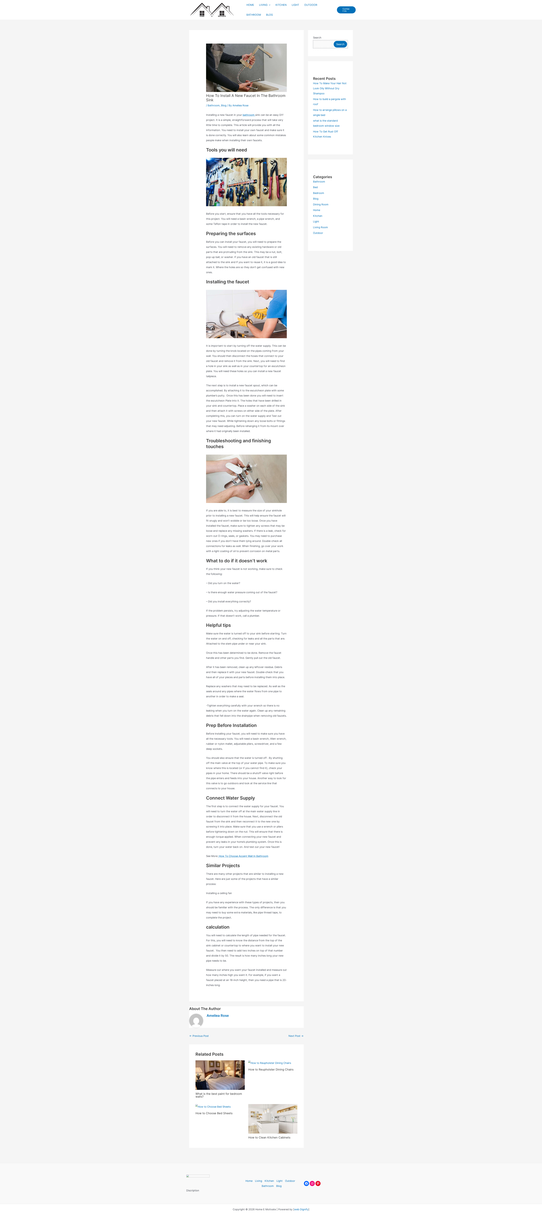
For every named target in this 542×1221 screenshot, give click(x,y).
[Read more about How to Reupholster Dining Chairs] (269, 1062)
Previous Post (199, 1035)
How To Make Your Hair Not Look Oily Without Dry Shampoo (330, 88)
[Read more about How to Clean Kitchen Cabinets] (273, 1118)
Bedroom (318, 193)
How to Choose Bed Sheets (213, 1113)
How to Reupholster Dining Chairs (270, 1069)
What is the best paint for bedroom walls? (218, 1095)
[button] (268, 5)
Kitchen (317, 215)
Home (316, 210)
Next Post (296, 1035)
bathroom (249, 114)
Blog (223, 105)
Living (258, 1180)
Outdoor (318, 232)
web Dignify (301, 1209)
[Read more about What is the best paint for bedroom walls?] (220, 1074)
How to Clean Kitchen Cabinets (269, 1137)
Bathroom (214, 105)
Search (317, 37)
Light (316, 221)
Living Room (320, 227)
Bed (315, 187)
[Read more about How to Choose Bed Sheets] (213, 1106)
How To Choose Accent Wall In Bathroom (243, 856)
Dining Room (320, 204)
